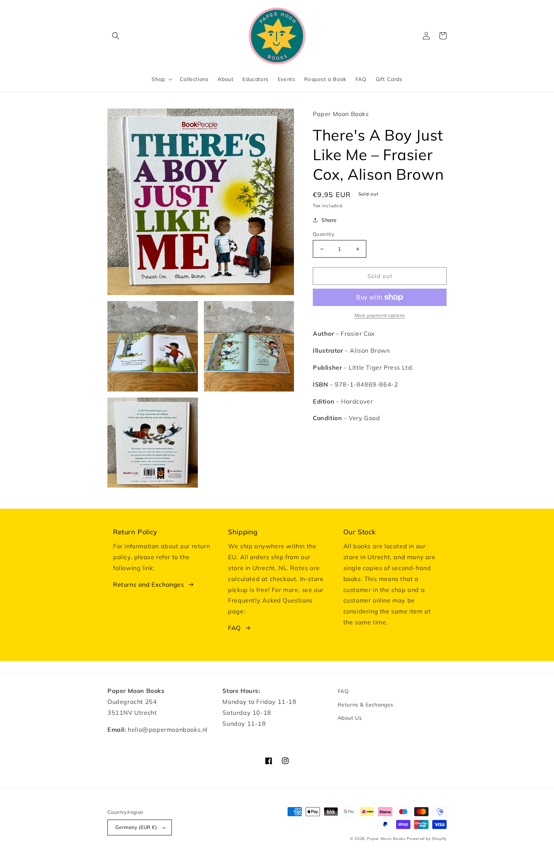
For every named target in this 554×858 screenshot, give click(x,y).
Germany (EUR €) (136, 827)
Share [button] (329, 220)
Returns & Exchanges (365, 704)
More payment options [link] (380, 315)
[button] (115, 36)
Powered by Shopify (427, 838)
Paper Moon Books (386, 838)
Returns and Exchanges (148, 584)
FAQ (234, 628)
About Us (350, 717)
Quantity (323, 234)
